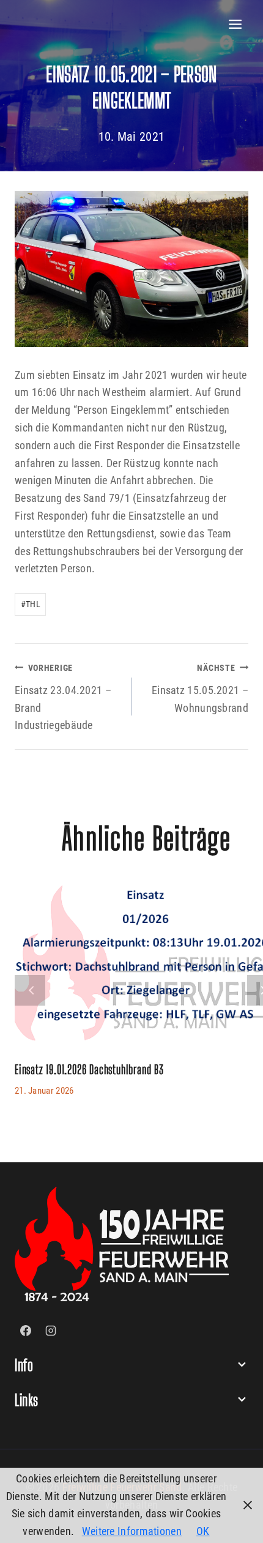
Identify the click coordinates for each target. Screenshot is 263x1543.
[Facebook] (26, 1331)
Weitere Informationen (132, 1531)
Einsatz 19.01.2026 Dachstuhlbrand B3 (89, 1069)
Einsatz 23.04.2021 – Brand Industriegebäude (63, 697)
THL (30, 604)
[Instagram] (51, 1331)
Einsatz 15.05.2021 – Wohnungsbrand (200, 688)
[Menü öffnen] (235, 24)
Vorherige (30, 990)
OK (203, 1531)
